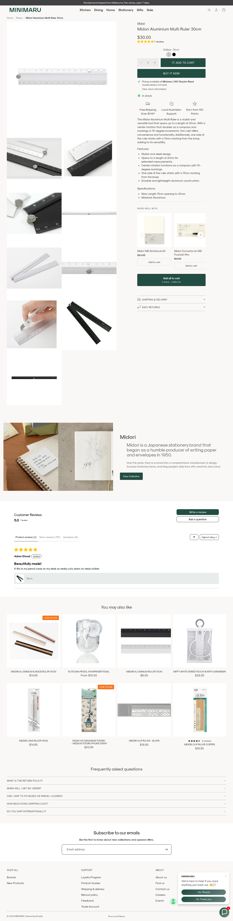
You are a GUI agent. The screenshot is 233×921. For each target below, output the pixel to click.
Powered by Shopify (34, 916)
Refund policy (89, 894)
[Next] (200, 235)
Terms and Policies (116, 916)
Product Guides (90, 883)
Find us (160, 883)
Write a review (197, 512)
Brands (11, 877)
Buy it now (171, 73)
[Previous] (142, 235)
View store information (154, 89)
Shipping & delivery (92, 889)
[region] (171, 242)
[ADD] (221, 662)
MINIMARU (19, 916)
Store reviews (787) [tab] (49, 537)
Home (10, 17)
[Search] (209, 10)
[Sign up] (166, 849)
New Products (15, 883)
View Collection (131, 476)
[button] (145, 41)
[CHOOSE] (55, 662)
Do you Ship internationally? (26, 811)
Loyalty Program (91, 877)
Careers (160, 894)
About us (161, 877)
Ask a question (198, 519)
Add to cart (154, 262)
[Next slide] (55, 641)
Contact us (162, 889)
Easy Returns (151, 307)
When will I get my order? (24, 788)
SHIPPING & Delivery (154, 299)
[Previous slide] (12, 641)
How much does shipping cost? (27, 803)
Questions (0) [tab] (70, 537)
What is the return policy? (25, 780)
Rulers (19, 17)
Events (160, 900)
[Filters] (194, 537)
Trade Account (90, 906)
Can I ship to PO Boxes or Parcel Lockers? (35, 796)
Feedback (87, 900)
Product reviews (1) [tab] (26, 537)
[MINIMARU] (25, 10)
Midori (141, 23)
